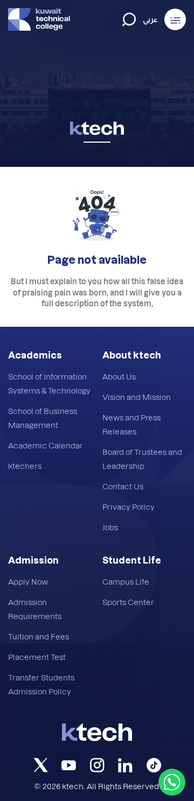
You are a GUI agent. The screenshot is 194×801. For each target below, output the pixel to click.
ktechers (24, 465)
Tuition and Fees (38, 636)
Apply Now (28, 581)
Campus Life (125, 581)
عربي (150, 20)
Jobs (110, 527)
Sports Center (128, 602)
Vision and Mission (136, 397)
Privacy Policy (128, 506)
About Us (119, 376)
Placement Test (37, 657)
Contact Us (122, 486)
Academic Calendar (45, 445)
